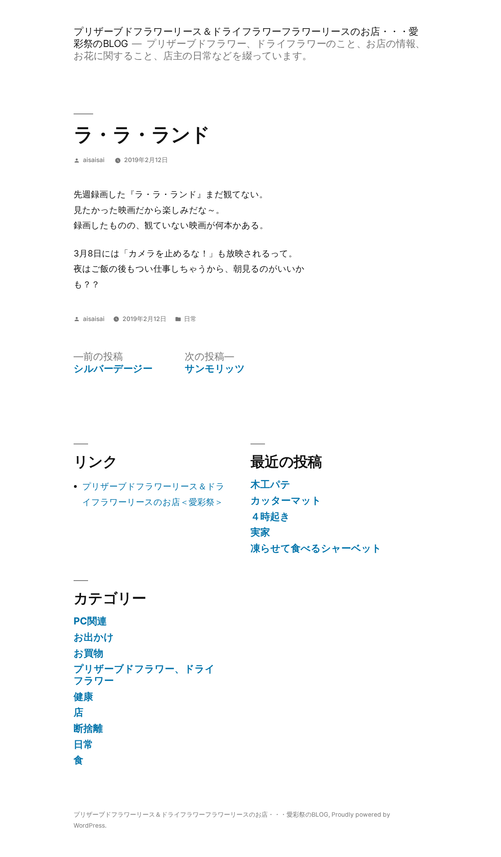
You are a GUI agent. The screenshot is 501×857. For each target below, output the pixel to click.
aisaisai (94, 160)
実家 (260, 532)
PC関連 (90, 621)
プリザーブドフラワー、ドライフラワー (144, 674)
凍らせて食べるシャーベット (316, 548)
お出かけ (94, 637)
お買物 (88, 653)
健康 (83, 696)
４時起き (270, 516)
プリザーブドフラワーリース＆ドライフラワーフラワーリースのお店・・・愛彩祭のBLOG (201, 814)
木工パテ (270, 484)
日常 (190, 319)
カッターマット (285, 500)
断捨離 (88, 728)
